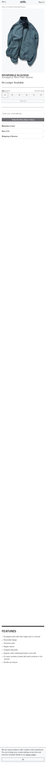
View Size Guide (39, 91)
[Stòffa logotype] (23, 2)
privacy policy (31, 754)
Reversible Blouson (19, 7)
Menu (4, 1)
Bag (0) (41, 2)
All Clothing (9, 7)
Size (6, 91)
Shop (3, 7)
